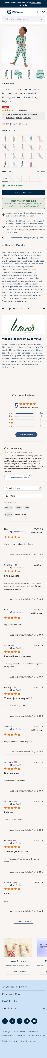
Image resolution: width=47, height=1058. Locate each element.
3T (26, 180)
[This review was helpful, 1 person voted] (35, 716)
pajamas (8, 514)
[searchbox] (21, 488)
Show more (20, 514)
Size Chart (40, 171)
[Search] (42, 19)
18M (12, 180)
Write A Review (26, 434)
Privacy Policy (8, 1035)
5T (40, 180)
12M (5, 179)
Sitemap (40, 1035)
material (8, 507)
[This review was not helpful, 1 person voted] (40, 872)
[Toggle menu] (3, 11)
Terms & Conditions (25, 1035)
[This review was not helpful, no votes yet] (40, 554)
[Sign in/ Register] (38, 11)
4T (33, 180)
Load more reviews (23, 922)
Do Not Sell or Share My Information (19, 1041)
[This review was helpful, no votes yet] (35, 554)
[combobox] (23, 19)
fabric (27, 507)
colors (18, 507)
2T (20, 180)
